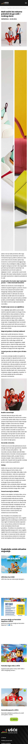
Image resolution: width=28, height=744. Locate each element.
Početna (3, 7)
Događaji (9, 7)
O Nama (3, 737)
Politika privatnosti (6, 740)
